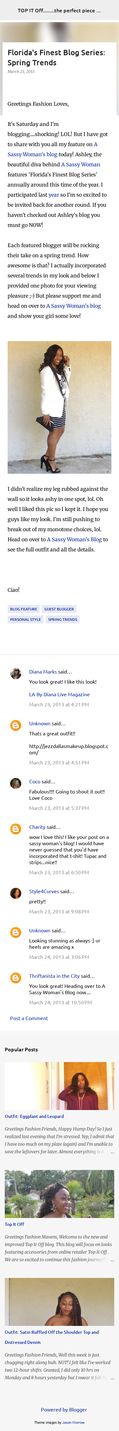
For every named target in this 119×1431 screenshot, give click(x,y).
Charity (37, 826)
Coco (34, 781)
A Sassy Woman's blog (73, 306)
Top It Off (14, 1224)
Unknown (39, 723)
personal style (25, 619)
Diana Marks (43, 671)
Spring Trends (62, 619)
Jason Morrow (73, 1422)
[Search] (110, 10)
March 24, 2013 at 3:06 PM (59, 956)
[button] (11, 84)
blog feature (23, 609)
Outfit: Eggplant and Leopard (34, 1116)
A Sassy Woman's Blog (74, 539)
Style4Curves (44, 891)
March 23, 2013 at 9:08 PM (59, 911)
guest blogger (59, 609)
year (54, 195)
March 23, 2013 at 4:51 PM (59, 762)
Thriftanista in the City (54, 975)
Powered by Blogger (63, 1409)
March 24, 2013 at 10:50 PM (60, 1002)
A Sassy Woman (80, 164)
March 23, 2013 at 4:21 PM (59, 704)
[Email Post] (11, 601)
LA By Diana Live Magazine (59, 694)
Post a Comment (29, 1018)
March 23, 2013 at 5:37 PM (59, 808)
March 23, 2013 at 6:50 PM (59, 872)
